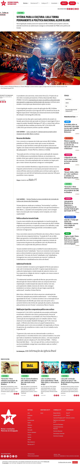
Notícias (30, 410)
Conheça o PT (57, 410)
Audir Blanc (68, 99)
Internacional (70, 217)
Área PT (64, 3)
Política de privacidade (33, 456)
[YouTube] (74, 9)
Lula (67, 169)
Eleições (68, 154)
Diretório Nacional (57, 431)
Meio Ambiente (31, 442)
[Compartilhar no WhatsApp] (5, 102)
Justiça (29, 439)
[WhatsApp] (76, 9)
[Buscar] (78, 3)
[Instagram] (70, 9)
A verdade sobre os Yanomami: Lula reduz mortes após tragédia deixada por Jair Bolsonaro (71, 128)
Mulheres (30, 425)
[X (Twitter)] (72, 9)
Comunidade (69, 410)
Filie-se (72, 3)
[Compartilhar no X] (16, 394)
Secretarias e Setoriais (58, 433)
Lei (66, 106)
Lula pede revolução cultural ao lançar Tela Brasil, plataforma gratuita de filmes (70, 381)
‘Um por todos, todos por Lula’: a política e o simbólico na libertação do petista (71, 175)
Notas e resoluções (8, 429)
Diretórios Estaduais (58, 436)
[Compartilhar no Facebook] (1, 102)
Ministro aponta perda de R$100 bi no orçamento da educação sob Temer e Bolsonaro (71, 144)
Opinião (29, 437)
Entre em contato (70, 417)
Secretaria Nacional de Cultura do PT (71, 110)
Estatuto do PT (57, 415)
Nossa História (56, 413)
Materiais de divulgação (9, 431)
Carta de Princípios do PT (59, 417)
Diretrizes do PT (45, 410)
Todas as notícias (4, 13)
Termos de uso (31, 453)
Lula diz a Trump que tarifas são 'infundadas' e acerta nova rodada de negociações (71, 223)
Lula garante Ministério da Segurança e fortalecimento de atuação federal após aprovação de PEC (71, 206)
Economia (30, 415)
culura (67, 102)
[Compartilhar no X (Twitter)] (3, 102)
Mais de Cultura (5, 359)
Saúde (67, 121)
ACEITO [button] (75, 462)
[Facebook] (68, 9)
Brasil (67, 233)
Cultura (68, 184)
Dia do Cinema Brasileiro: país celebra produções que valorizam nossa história (29, 381)
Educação (69, 138)
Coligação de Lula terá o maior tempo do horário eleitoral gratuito (70, 160)
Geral (41, 413)
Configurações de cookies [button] (64, 462)
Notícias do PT (31, 444)
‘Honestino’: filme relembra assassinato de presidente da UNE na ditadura (71, 189)
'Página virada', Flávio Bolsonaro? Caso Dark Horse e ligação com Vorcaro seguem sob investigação (71, 240)
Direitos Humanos (32, 432)
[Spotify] (78, 9)
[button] (26, 3)
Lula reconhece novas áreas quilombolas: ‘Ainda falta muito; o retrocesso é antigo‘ (50, 381)
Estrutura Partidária (58, 424)
